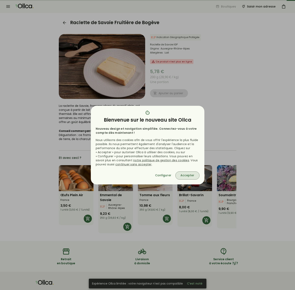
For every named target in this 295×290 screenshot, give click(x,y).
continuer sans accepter (133, 164)
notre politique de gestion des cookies (161, 160)
